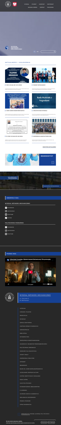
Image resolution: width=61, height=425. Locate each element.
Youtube (10, 214)
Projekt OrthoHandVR (39, 85)
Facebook (11, 207)
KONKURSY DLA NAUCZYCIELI (28, 351)
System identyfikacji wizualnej (30, 376)
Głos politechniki (25, 383)
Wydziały (23, 319)
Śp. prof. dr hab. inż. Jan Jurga (14, 136)
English (38, 52)
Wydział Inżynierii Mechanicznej (16, 48)
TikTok (10, 217)
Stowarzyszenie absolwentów (30, 386)
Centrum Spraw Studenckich (29, 326)
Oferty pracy (24, 354)
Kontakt (42, 7)
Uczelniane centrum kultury (29, 372)
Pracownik (50, 7)
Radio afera (24, 379)
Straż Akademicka (25, 404)
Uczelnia (23, 308)
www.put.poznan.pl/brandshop (30, 160)
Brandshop (23, 365)
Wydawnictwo (24, 336)
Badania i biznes (32, 7)
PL (34, 51)
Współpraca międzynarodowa (29, 340)
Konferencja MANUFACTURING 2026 (42, 136)
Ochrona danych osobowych (29, 393)
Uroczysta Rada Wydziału (40, 110)
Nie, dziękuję (51, 422)
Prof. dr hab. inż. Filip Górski (14, 85)
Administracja (24, 329)
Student (34, 4)
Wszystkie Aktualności (49, 147)
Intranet (23, 361)
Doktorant (50, 4)
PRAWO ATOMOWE (25, 401)
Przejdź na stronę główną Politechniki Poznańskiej (35, 414)
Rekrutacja (23, 315)
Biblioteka (23, 333)
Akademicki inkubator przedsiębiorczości (33, 344)
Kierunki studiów (25, 311)
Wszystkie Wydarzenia (51, 186)
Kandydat (42, 4)
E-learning (23, 390)
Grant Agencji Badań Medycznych (15, 110)
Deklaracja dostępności (28, 397)
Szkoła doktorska (26, 322)
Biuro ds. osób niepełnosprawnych (31, 368)
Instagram (11, 211)
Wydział (26, 4)
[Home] (8, 4)
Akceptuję (43, 422)
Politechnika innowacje (28, 347)
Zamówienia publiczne (27, 358)
